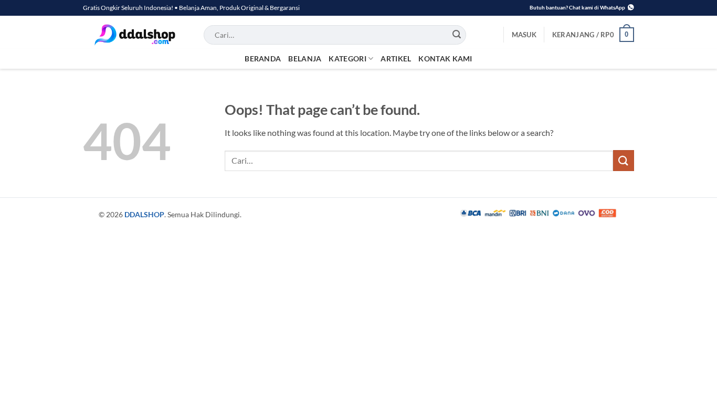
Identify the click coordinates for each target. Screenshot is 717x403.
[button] (524, 34)
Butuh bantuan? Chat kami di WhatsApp (577, 7)
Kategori (347, 58)
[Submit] (457, 35)
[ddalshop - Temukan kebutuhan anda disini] (135, 35)
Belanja (304, 58)
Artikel (396, 58)
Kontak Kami (445, 58)
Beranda (263, 58)
